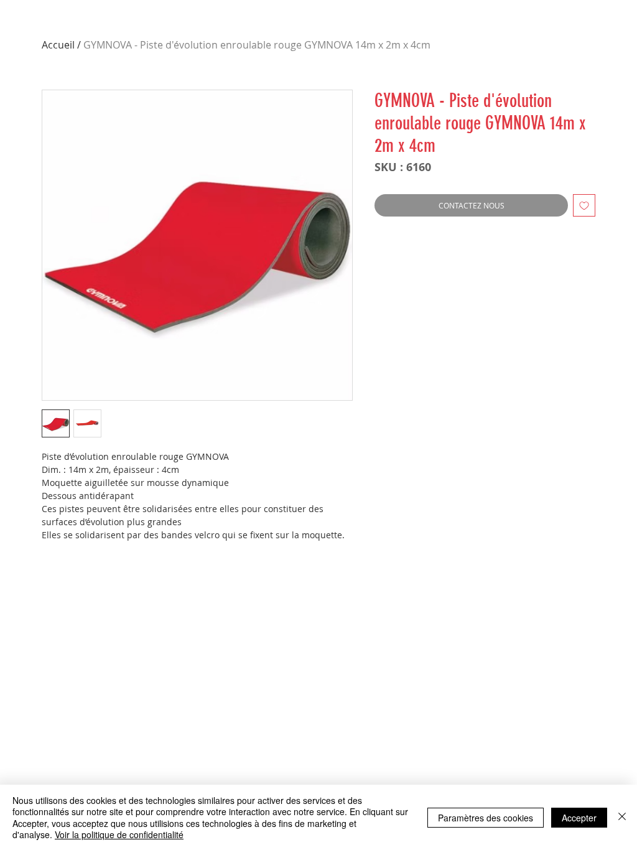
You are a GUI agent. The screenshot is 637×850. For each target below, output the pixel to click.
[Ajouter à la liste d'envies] (584, 205)
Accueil (58, 45)
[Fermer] (622, 817)
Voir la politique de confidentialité (119, 834)
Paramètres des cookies (485, 817)
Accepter (579, 817)
